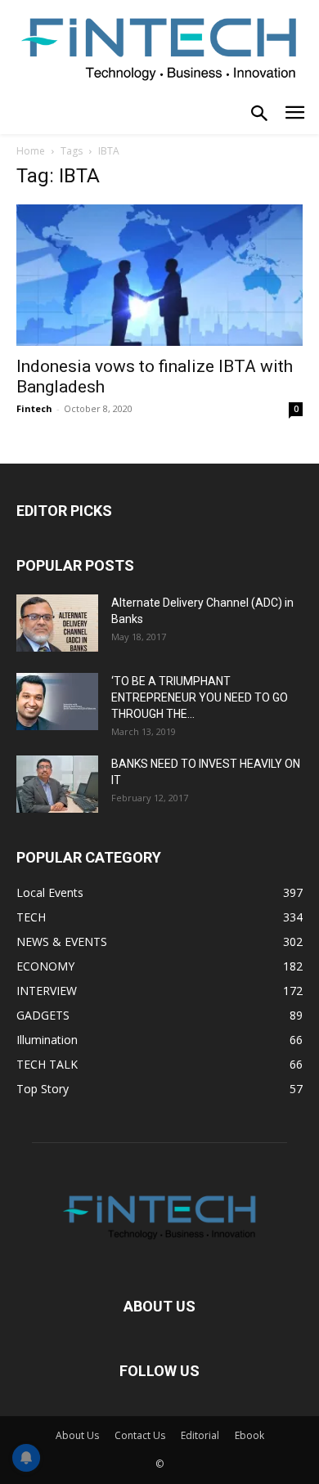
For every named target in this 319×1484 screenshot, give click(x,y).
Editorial (200, 1435)
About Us (77, 1435)
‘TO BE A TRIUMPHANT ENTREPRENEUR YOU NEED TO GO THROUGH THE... (199, 697)
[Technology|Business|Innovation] (159, 47)
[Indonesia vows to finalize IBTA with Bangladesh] (159, 275)
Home (30, 151)
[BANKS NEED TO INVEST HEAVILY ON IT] (57, 784)
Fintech (34, 408)
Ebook (249, 1435)
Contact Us (140, 1435)
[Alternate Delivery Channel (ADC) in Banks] (57, 623)
